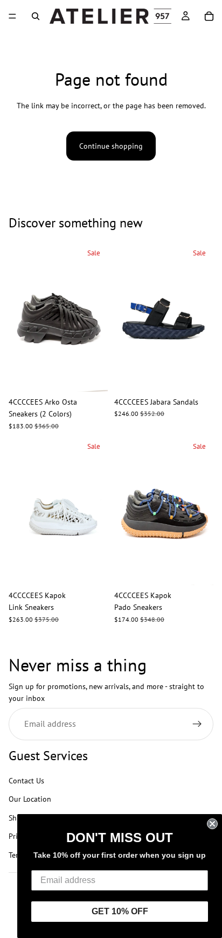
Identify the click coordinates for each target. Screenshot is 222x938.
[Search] (35, 16)
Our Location (30, 799)
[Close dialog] (212, 823)
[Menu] (12, 16)
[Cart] (209, 16)
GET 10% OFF (120, 911)
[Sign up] (197, 724)
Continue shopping (111, 146)
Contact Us (26, 781)
